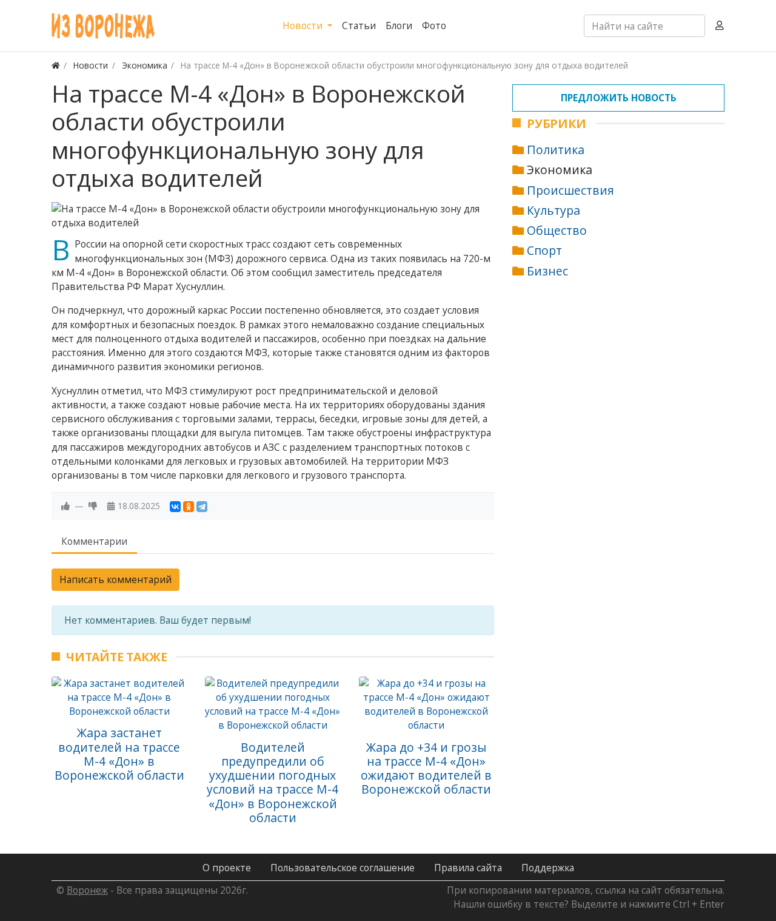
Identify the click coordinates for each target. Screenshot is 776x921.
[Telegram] (201, 506)
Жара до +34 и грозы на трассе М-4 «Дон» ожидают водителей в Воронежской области (426, 768)
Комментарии (94, 541)
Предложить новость (619, 97)
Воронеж (87, 890)
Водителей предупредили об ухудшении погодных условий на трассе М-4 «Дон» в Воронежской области (272, 782)
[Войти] (719, 26)
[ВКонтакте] (175, 506)
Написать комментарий (115, 579)
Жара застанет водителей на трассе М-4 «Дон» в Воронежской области (119, 753)
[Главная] (56, 65)
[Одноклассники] (188, 506)
